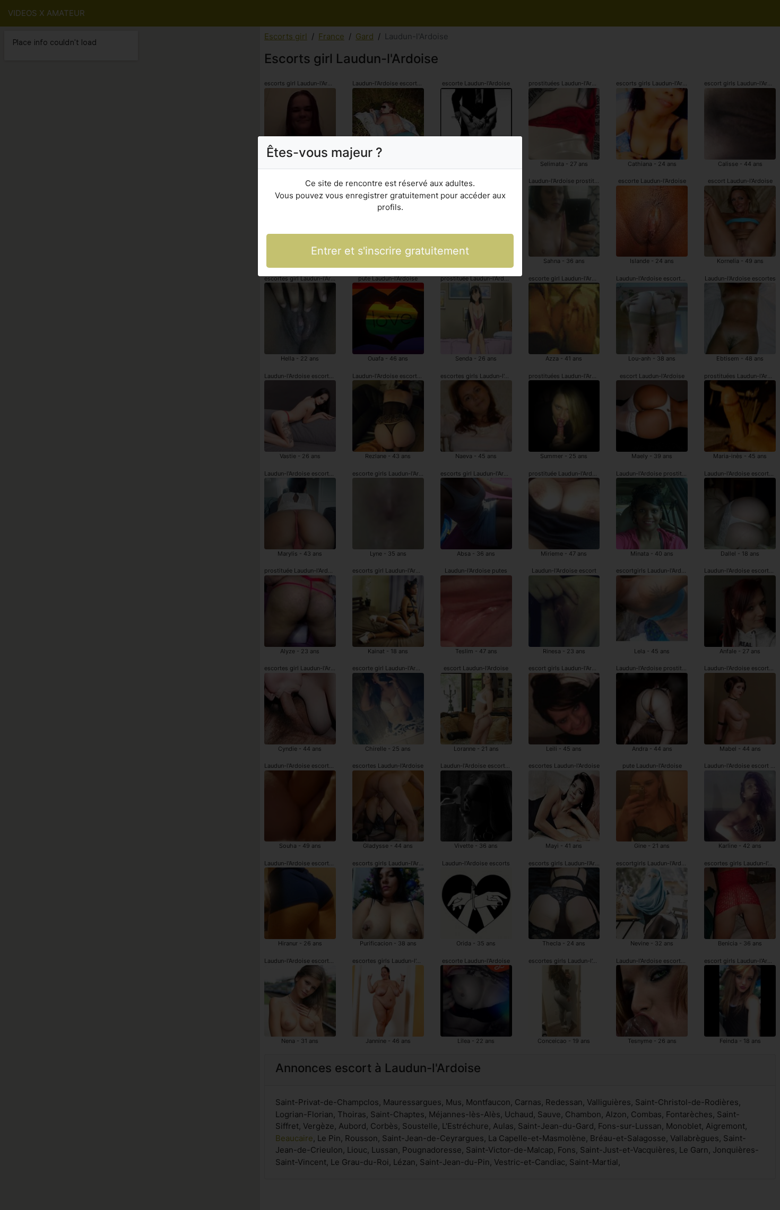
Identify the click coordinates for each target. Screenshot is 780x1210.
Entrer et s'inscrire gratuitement (390, 250)
